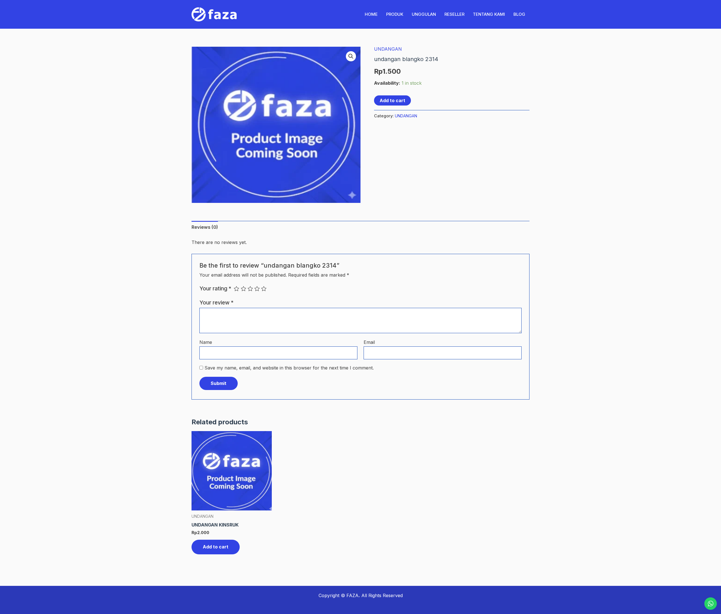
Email (369, 342)
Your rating (215, 288)
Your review (216, 302)
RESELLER (454, 14)
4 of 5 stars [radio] (257, 288)
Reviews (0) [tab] (205, 227)
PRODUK (394, 14)
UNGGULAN (424, 14)
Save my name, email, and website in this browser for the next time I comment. (289, 368)
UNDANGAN (388, 49)
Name (205, 342)
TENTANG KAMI (489, 14)
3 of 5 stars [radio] (250, 288)
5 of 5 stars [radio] (263, 288)
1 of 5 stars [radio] (236, 288)
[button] (351, 56)
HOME (371, 14)
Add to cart (392, 100)
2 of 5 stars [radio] (243, 288)
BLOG (519, 14)
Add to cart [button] (215, 547)
